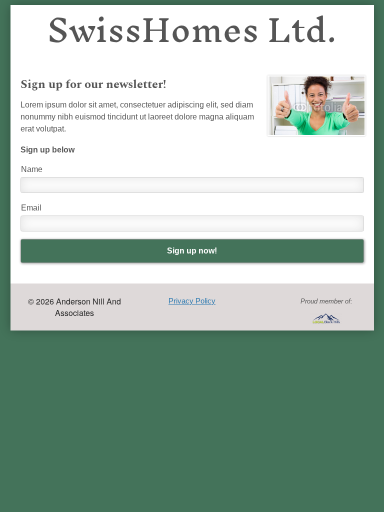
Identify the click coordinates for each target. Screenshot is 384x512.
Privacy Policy (192, 300)
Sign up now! (192, 250)
